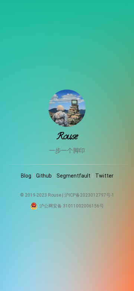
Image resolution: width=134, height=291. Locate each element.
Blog (26, 176)
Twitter (104, 176)
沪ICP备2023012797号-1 (89, 195)
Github (44, 176)
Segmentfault (73, 176)
